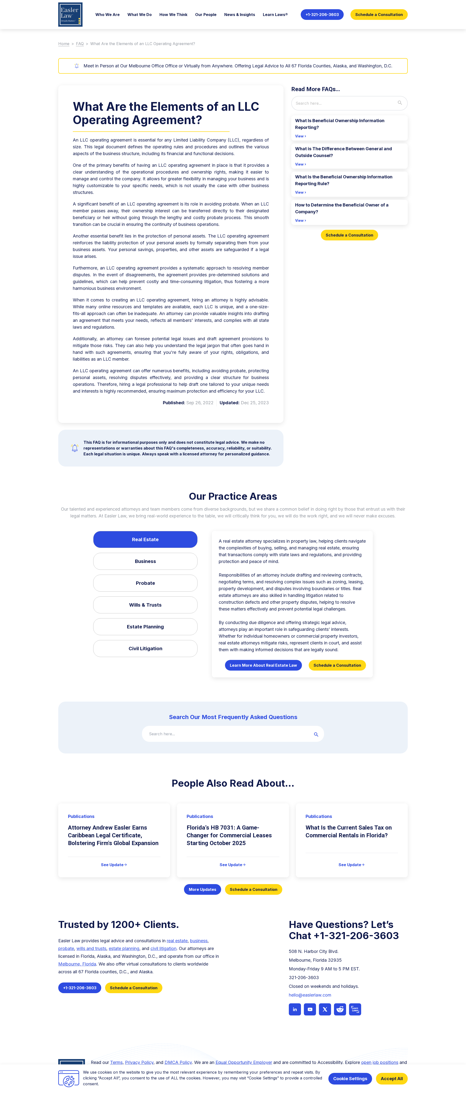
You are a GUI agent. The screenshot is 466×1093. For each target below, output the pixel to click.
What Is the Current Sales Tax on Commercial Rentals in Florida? (349, 831)
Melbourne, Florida (77, 963)
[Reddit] (340, 1009)
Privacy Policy (139, 1062)
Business (145, 561)
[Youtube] (310, 1009)
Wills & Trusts (145, 605)
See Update (114, 864)
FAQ (80, 43)
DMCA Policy (178, 1062)
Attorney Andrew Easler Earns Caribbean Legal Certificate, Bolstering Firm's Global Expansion (113, 835)
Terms (116, 1062)
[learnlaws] (355, 1009)
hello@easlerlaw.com (310, 995)
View (301, 136)
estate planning (124, 948)
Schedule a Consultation (379, 14)
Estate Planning (145, 627)
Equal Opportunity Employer (244, 1062)
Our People (205, 14)
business (199, 940)
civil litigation (163, 948)
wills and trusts (91, 948)
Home (63, 43)
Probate (145, 583)
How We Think (173, 14)
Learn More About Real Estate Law (263, 665)
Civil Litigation (145, 648)
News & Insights (239, 14)
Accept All (392, 1078)
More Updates (202, 889)
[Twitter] (325, 1009)
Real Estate (145, 539)
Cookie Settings (350, 1078)
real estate (177, 940)
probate (66, 948)
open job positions (379, 1062)
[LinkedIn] (295, 1009)
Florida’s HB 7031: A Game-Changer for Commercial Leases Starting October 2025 (229, 835)
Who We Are (107, 14)
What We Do (139, 14)
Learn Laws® (275, 14)
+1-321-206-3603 (322, 14)
